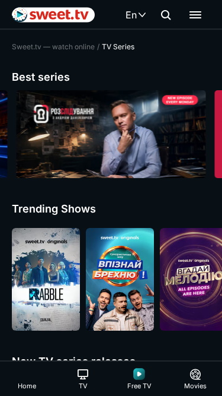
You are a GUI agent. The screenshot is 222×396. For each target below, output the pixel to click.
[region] (111, 134)
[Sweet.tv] (53, 15)
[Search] (166, 15)
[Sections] (195, 15)
